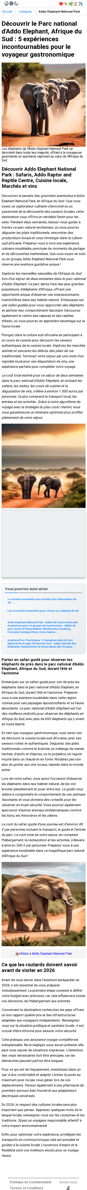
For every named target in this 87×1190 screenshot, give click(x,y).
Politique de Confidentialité (30, 1182)
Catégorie (25, 11)
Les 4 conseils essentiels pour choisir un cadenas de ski (43, 612)
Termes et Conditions (26, 1188)
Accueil (7, 11)
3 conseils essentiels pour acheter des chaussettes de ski (41, 600)
